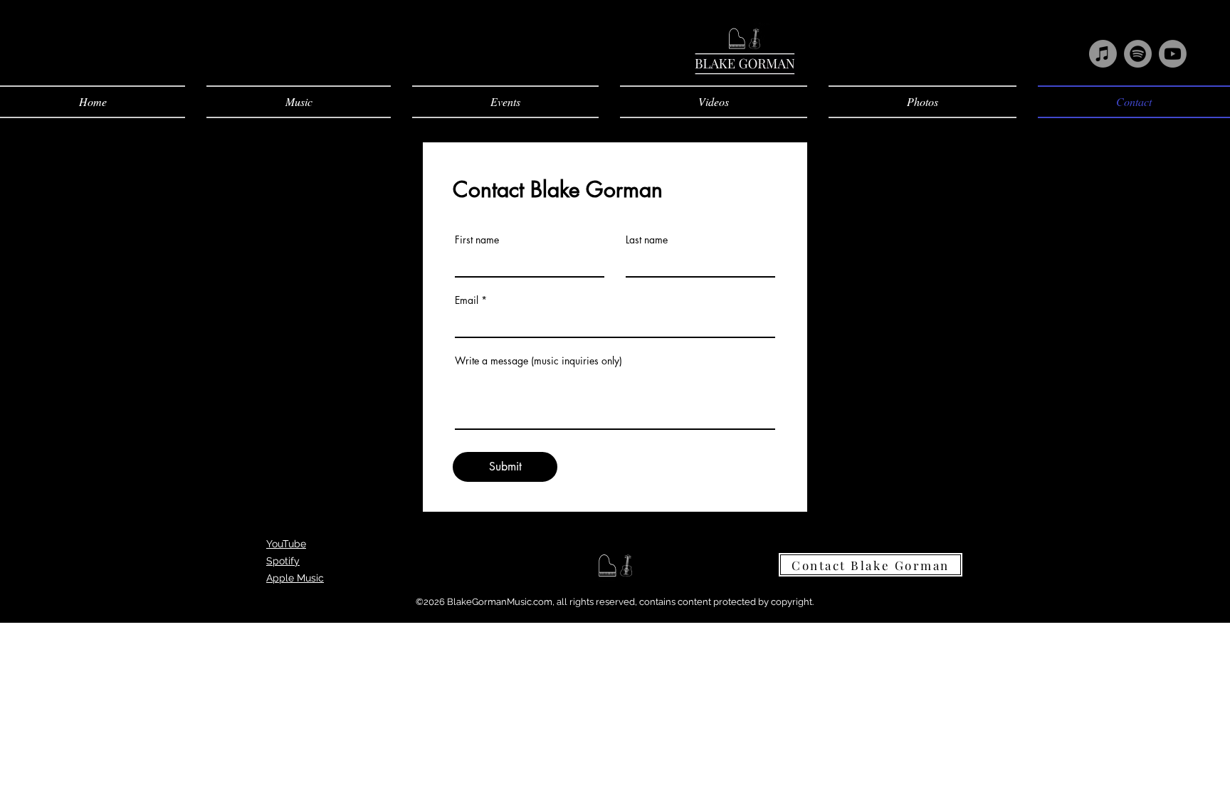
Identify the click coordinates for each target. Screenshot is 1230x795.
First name (477, 240)
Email (466, 300)
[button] (298, 101)
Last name (647, 240)
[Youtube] (1173, 54)
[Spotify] (1138, 54)
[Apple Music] (1103, 54)
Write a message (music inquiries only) (538, 361)
